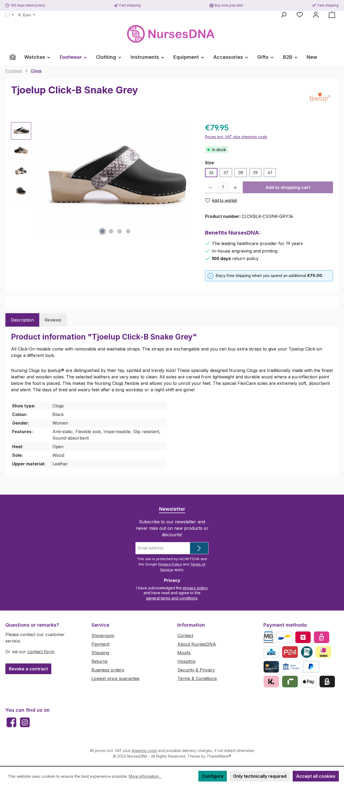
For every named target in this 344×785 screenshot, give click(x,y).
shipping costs (144, 750)
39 (255, 172)
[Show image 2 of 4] (111, 231)
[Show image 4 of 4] (128, 231)
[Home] (12, 57)
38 (240, 172)
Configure (212, 776)
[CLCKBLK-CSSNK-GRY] (115, 180)
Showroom (102, 635)
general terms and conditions (172, 598)
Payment (100, 644)
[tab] (22, 320)
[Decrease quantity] (210, 187)
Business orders (107, 670)
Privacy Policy (170, 564)
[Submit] (199, 548)
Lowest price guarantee (115, 678)
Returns (99, 661)
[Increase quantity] (235, 187)
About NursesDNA (196, 644)
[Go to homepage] (172, 33)
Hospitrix (186, 661)
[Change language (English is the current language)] (9, 15)
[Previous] (41, 179)
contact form (40, 651)
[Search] (283, 15)
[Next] (190, 179)
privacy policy (195, 588)
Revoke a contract (28, 668)
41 (269, 172)
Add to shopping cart (288, 187)
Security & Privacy (196, 670)
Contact (185, 635)
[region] (103, 180)
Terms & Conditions (197, 678)
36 (211, 172)
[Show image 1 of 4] (102, 231)
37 (225, 172)
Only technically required (259, 776)
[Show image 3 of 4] (119, 231)
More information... (145, 776)
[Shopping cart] (332, 15)
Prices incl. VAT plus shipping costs (236, 136)
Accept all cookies (315, 776)
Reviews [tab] (53, 320)
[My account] (315, 15)
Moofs (184, 652)
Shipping (100, 652)
